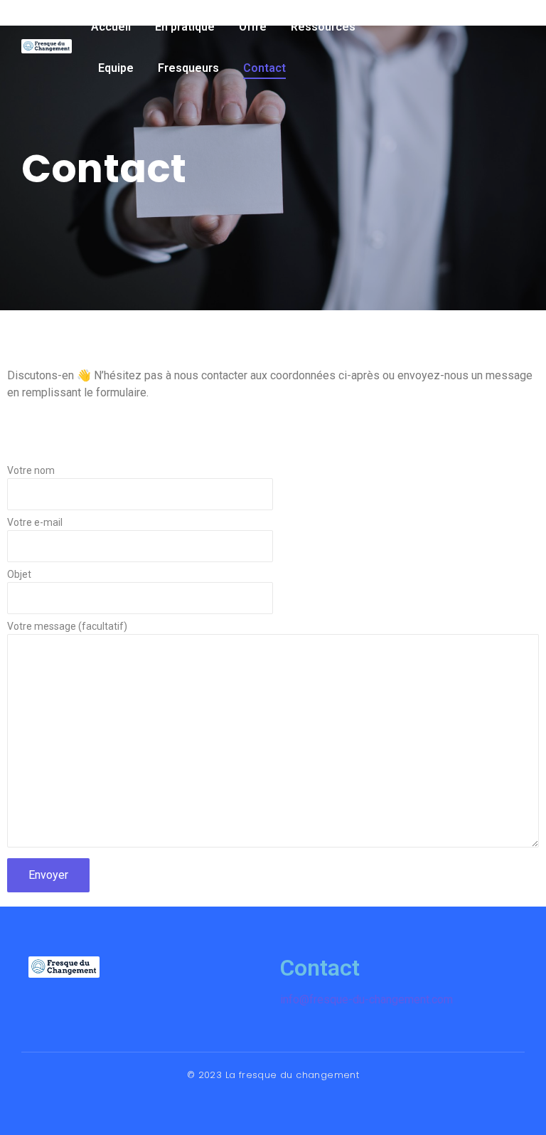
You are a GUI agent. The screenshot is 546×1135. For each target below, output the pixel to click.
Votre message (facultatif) (67, 626)
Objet (19, 574)
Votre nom (31, 470)
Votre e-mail (35, 522)
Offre (253, 26)
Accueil (111, 26)
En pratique (185, 26)
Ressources (323, 26)
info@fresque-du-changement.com (366, 999)
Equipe (116, 68)
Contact (264, 68)
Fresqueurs (188, 68)
